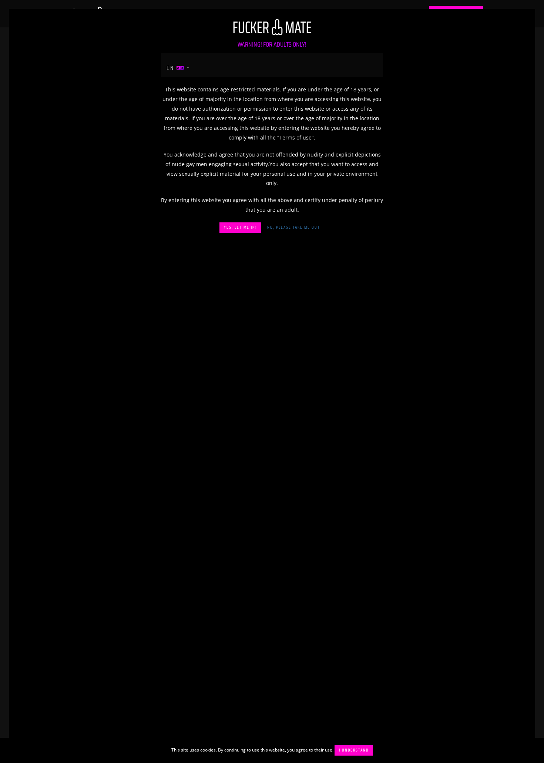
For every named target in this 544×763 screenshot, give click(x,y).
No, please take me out (293, 227)
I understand (354, 750)
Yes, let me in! (240, 227)
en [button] (172, 68)
